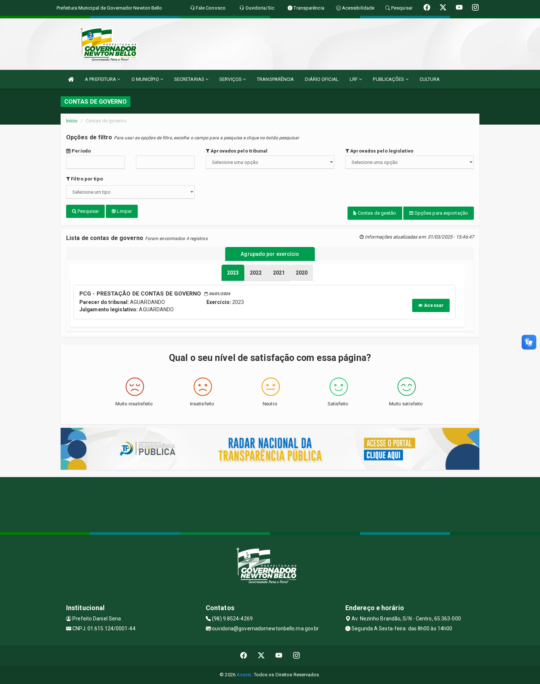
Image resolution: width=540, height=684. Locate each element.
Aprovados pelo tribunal (238, 151)
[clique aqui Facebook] (243, 655)
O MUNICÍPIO (146, 79)
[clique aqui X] (261, 655)
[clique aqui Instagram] (296, 655)
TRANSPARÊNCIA (275, 79)
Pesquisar (87, 211)
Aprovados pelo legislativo (381, 151)
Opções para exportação (440, 213)
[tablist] (233, 273)
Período (81, 151)
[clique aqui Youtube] (279, 655)
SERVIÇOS (231, 79)
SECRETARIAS (189, 79)
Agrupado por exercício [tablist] (270, 254)
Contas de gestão (376, 213)
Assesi (244, 674)
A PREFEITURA (101, 79)
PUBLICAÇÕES (389, 79)
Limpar (124, 211)
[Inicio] (71, 79)
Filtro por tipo (86, 179)
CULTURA (430, 79)
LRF (354, 79)
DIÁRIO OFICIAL (321, 79)
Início (72, 120)
